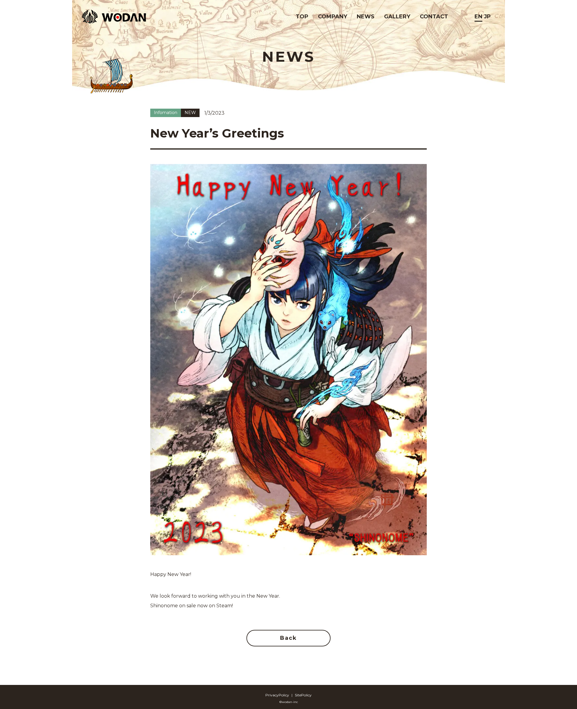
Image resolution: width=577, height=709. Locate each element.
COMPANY (332, 16)
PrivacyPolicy (277, 695)
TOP (302, 16)
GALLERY (397, 16)
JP (487, 16)
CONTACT (434, 16)
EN (478, 16)
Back (288, 638)
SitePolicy (303, 695)
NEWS (365, 16)
